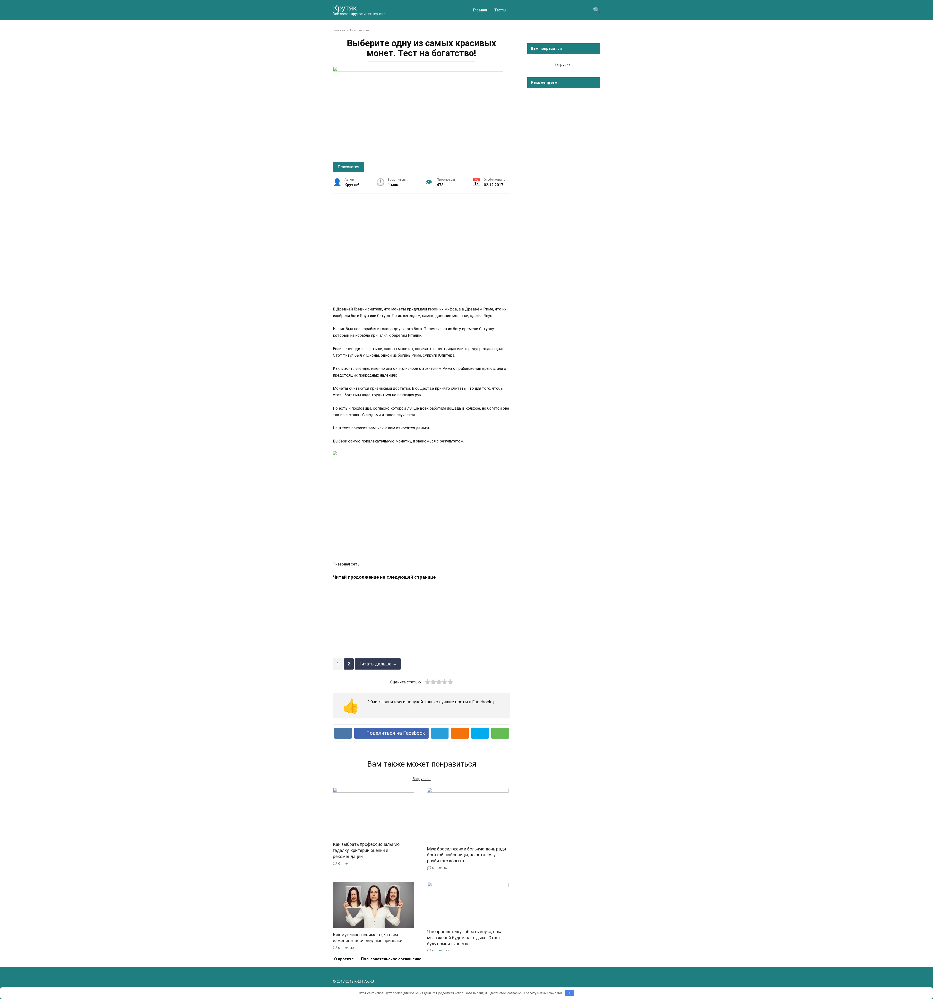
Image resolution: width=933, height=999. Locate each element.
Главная (480, 10)
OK (570, 993)
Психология (348, 167)
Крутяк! (346, 8)
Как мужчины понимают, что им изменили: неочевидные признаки (367, 937)
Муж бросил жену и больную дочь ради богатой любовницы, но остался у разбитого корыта (466, 855)
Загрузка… (563, 64)
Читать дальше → (377, 664)
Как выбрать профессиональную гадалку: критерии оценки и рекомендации (366, 850)
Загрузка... (422, 779)
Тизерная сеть (346, 564)
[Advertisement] (421, 249)
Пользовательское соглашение (391, 959)
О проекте (344, 959)
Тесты (500, 10)
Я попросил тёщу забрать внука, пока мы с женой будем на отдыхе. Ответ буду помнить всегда (464, 937)
